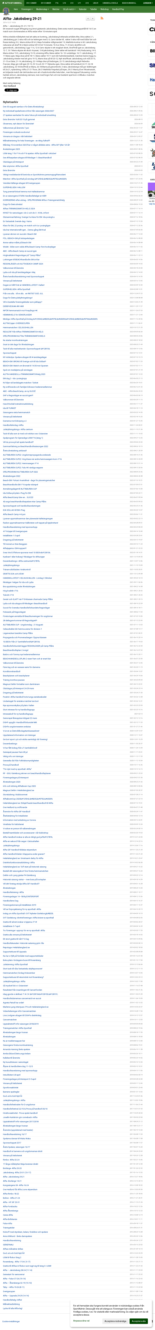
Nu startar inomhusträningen (15, 340)
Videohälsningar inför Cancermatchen (19, 1011)
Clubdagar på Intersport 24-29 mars (18, 688)
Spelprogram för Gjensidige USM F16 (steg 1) (23, 438)
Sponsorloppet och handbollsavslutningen (21, 506)
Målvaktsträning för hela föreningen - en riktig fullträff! (26, 141)
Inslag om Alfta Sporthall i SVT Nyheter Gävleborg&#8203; (28, 913)
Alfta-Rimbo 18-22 (11, 1194)
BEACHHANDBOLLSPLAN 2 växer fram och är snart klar (27, 659)
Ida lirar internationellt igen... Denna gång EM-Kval (24, 230)
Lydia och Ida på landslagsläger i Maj (19, 272)
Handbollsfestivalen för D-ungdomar (19, 1104)
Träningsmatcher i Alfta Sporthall (17, 1028)
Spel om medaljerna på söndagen (18, 370)
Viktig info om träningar (13, 756)
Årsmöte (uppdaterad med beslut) (18, 1130)
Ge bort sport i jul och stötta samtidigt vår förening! (25, 739)
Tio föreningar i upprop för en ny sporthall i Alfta (24, 930)
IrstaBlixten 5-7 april (11, 926)
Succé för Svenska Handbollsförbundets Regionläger (26, 608)
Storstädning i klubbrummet (15, 794)
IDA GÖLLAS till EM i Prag (14, 510)
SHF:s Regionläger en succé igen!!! (18, 395)
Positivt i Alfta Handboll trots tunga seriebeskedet (24, 697)
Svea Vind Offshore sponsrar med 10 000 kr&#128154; (26, 552)
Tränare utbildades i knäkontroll (17, 569)
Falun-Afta (7, 1223)
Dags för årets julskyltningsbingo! (18, 298)
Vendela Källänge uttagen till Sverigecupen (21, 183)
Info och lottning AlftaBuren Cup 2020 (19, 786)
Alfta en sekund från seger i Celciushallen (21, 841)
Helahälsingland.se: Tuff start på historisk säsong (24, 867)
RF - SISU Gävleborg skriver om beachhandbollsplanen (27, 773)
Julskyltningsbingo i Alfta (14, 981)
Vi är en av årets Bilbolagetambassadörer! (21, 731)
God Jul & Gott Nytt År (12, 1096)
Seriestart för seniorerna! (14, 1274)
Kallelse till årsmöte (11, 1058)
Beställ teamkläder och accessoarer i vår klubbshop (25, 833)
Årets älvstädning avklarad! (15, 451)
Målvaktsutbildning (11, 1304)
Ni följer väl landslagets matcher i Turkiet (20, 383)
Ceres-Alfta (8, 1215)
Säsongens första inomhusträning (18, 1045)
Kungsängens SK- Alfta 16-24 (16, 1185)
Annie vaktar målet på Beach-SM (17, 242)
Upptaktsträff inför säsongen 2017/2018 (20, 1121)
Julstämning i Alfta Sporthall (15, 964)
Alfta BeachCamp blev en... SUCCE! (18, 497)
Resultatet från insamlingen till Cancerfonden (22, 990)
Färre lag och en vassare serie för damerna (21, 667)
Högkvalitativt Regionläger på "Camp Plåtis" (22, 255)
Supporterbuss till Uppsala (14, 952)
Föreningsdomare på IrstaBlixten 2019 (19, 905)
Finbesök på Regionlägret (14, 612)
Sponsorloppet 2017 (12, 1143)
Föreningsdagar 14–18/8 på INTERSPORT (21, 896)
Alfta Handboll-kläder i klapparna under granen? (24, 854)
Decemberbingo (10, 743)
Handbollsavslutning (12, 1240)
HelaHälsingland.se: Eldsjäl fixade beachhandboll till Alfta (28, 803)
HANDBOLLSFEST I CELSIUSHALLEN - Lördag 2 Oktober (27, 578)
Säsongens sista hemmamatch (16, 412)
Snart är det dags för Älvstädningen (18, 344)
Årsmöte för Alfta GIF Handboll (16, 811)
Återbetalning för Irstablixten (15, 816)
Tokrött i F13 (8, 595)
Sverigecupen (9, 1291)
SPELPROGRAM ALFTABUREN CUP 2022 (20, 472)
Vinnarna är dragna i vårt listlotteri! (17, 136)
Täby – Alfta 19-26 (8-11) (14, 1287)
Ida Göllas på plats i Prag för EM (17, 493)
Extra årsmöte (9, 170)
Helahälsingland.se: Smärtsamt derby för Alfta (23, 858)
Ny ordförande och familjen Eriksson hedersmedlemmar (27, 387)
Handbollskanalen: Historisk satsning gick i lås (23, 943)
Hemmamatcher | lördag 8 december (19, 973)
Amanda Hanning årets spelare (16, 1049)
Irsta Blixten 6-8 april (11, 1075)
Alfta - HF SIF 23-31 (11, 1202)
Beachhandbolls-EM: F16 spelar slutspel (20, 484)
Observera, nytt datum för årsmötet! (18, 124)
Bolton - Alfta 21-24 (11, 1198)
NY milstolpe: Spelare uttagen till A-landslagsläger (25, 357)
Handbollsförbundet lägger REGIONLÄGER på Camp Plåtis (28, 646)
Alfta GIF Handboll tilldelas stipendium (20, 850)
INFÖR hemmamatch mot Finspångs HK (20, 310)
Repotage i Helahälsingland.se (16, 947)
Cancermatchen (10, 1020)
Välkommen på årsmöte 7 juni (16, 128)
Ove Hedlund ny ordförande (15, 807)
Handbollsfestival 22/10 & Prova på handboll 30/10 (25, 1109)
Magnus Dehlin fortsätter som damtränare (21, 684)
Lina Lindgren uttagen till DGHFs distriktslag (22, 1015)
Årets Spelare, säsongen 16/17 (16, 1147)
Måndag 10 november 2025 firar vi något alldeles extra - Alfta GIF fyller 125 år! (36, 145)
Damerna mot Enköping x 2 (14, 421)
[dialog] (111, 1313)
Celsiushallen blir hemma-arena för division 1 (22, 629)
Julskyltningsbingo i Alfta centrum (18, 429)
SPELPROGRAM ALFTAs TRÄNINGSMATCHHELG (24, 336)
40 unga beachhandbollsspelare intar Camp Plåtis (24, 501)
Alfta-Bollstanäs (10, 1219)
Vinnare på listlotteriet (12, 281)
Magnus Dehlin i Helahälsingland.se (18, 790)
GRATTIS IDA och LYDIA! (13, 574)
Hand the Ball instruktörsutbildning (18, 404)
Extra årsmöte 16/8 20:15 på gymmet (19, 119)
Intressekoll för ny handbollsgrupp (18, 714)
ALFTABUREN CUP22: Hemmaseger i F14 (20, 463)
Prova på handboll (11, 765)
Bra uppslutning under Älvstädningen (19, 586)
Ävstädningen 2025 (11, 149)
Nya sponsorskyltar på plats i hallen (18, 705)
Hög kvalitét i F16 (10, 591)
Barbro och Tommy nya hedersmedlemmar (21, 654)
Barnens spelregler (11, 1092)
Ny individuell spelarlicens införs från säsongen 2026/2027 (28, 111)
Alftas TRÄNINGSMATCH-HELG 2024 (19, 208)
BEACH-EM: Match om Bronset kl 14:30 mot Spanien (25, 366)
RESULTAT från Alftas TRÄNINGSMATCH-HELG (23, 332)
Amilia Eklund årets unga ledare (16, 1053)
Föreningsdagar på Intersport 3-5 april (19, 1079)
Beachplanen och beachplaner (16, 676)
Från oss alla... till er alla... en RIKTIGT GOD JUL (23, 293)
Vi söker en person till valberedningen (19, 828)
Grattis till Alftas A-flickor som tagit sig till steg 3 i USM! (27, 1266)
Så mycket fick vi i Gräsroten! (15, 986)
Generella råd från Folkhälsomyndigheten (21, 760)
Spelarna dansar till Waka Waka (17, 1138)
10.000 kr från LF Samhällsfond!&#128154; (21, 642)
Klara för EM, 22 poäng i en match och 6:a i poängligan (26, 225)
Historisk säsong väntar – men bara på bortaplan (24, 879)
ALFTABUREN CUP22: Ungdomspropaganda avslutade (27, 455)
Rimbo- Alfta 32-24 (11, 1160)
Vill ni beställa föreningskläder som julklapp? (22, 302)
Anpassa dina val (81, 1321)
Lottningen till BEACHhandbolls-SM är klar (21, 259)
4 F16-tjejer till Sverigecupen (15, 531)
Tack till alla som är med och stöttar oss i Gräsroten (25, 434)
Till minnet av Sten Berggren (15, 544)
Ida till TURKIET (9, 408)
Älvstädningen (9, 888)
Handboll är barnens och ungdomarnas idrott (22, 1151)
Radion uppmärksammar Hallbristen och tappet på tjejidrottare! (30, 523)
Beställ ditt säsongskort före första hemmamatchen (25, 871)
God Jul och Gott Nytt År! (14, 1253)
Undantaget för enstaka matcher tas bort (21, 701)
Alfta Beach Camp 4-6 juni (14, 514)
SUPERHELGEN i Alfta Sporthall (16, 289)
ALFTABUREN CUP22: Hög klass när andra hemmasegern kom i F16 (32, 459)
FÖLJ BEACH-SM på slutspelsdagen (19, 238)
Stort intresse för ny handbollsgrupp (19, 710)
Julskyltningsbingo (11, 565)
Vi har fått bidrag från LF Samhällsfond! (20, 748)
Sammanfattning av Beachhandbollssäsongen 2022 (25, 446)
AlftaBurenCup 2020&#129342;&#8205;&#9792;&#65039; (28, 799)
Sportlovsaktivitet (10, 1087)
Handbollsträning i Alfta (13, 892)
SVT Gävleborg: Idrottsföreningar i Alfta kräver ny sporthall (28, 918)
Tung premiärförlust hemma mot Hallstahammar (24, 191)
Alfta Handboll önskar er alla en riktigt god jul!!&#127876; (28, 837)
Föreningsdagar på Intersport (16, 777)
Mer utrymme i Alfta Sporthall (15, 166)
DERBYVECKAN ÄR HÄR (13, 306)
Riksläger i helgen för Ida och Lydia (18, 582)
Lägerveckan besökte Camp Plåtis (18, 633)
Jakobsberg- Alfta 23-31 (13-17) (17, 1172)
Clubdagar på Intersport (13, 162)
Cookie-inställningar (11, 1321)
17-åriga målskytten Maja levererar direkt (20, 1164)
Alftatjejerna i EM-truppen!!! (14, 548)
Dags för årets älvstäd (12, 204)
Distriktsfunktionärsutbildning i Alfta (19, 862)
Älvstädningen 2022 (11, 476)
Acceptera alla (139, 1321)
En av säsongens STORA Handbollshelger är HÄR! (24, 196)
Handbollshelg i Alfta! (12, 1300)
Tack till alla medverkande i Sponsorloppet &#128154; (26, 349)
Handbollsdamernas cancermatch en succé (22, 998)
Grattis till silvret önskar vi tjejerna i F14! (20, 922)
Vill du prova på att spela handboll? (18, 442)
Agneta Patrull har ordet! (13, 1003)
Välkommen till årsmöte (13, 268)
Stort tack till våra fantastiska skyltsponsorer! (22, 969)
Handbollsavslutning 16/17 (14, 1134)
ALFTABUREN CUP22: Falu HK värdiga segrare (23, 467)
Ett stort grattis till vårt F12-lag (16, 939)
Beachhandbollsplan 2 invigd (15, 650)
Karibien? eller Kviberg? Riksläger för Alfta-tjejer (24, 557)
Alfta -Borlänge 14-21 (12, 1181)
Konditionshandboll (11, 671)
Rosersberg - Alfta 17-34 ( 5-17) (16, 1262)
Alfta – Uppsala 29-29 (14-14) (16, 1296)
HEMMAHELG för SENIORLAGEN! (17, 315)
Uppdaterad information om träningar (19, 735)
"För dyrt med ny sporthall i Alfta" (17, 769)
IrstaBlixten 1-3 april (11, 535)
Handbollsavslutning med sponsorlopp (20, 527)
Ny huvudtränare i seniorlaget (15, 1062)
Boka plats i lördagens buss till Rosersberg (22, 960)
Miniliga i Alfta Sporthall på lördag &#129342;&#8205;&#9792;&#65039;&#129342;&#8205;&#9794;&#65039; (50, 319)
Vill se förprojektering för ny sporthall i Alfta (22, 909)
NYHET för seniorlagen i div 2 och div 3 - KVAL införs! (26, 213)
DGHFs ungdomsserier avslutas (17, 727)
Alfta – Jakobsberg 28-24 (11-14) (17, 1270)
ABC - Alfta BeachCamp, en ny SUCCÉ (19, 391)
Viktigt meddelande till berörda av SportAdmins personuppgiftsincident (34, 174)
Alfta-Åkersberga (10, 1211)
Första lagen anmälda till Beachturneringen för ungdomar (28, 616)
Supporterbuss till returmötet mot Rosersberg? (23, 977)
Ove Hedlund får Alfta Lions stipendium (20, 1189)
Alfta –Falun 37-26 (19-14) (14, 1279)
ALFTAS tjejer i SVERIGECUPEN (16, 323)
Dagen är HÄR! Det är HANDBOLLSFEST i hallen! (24, 285)
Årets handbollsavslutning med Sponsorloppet (23, 276)
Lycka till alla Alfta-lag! (12, 1308)
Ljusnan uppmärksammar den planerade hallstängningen (28, 518)
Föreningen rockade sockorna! (16, 132)
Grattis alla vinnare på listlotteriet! (17, 935)
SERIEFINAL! (8, 1245)
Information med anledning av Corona (19, 820)
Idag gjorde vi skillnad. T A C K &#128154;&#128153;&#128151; (30, 994)
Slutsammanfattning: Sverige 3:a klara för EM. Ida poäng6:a (28, 217)
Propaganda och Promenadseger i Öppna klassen (24, 637)
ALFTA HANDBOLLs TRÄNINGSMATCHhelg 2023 (24, 374)
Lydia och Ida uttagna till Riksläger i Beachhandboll (25, 603)
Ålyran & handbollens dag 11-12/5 (18, 1066)
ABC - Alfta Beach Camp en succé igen (20, 251)
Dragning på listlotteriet (13, 540)
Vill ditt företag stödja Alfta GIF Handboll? (21, 884)
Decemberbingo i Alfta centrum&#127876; (21, 561)
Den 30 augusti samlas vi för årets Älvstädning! (23, 107)
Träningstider (9, 1228)
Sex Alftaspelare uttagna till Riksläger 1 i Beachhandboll (27, 158)
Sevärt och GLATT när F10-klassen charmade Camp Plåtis (28, 599)
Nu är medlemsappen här (14, 1041)
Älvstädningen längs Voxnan (15, 1032)
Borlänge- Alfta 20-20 (12, 1168)
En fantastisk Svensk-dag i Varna (17, 221)
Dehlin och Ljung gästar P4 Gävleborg (19, 875)
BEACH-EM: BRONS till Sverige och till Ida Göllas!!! (24, 361)
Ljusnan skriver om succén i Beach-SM (19, 234)
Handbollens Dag (10, 901)
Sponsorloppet (9, 353)
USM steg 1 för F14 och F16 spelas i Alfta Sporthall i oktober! (29, 153)
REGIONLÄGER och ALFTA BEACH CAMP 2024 (23, 264)
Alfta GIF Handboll (13, 3)
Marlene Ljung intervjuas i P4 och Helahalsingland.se (25, 1007)
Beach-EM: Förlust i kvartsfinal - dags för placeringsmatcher (29, 480)
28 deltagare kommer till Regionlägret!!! (20, 620)
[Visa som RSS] (102, 19)
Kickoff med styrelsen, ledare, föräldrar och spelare (25, 1232)
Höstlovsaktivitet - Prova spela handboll (20, 1113)
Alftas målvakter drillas (13, 1249)
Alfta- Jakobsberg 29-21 (22, 19)
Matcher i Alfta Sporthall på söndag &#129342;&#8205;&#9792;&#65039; (35, 179)
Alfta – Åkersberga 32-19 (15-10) (17, 1283)
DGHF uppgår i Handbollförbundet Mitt (20, 722)
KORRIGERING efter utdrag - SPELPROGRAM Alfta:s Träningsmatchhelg (34, 200)
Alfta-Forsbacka (10, 1206)
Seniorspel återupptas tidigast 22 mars (20, 718)
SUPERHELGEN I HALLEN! (14, 187)
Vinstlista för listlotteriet (13, 824)
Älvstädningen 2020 (11, 782)
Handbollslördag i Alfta (13, 425)
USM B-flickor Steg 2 (12, 1257)
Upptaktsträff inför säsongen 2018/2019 (20, 1024)
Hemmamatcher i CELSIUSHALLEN (18, 327)
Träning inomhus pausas (14, 680)
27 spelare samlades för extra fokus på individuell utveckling (29, 115)
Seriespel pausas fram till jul (15, 752)
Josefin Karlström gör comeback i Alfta (20, 1117)
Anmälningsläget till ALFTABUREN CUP (20, 489)
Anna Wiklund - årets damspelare (17, 1236)
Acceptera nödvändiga (115, 1321)
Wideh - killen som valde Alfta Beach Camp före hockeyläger (29, 247)
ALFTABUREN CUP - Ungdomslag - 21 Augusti (23, 625)
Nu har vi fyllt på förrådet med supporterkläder (23, 956)
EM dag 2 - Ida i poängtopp (15, 378)
